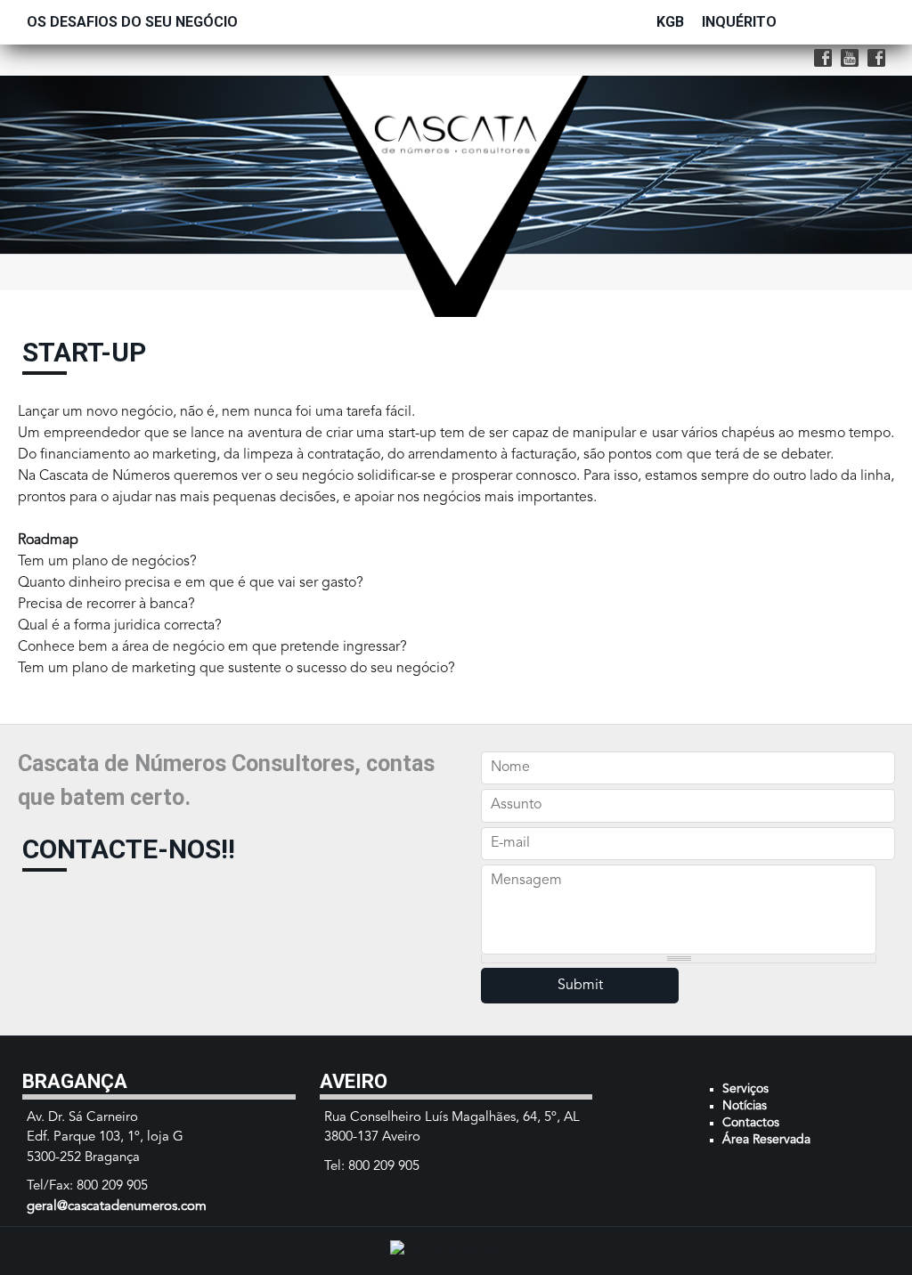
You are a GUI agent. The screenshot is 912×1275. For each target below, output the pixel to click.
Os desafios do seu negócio (132, 21)
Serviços (745, 1089)
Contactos (750, 1123)
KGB (670, 21)
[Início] (456, 84)
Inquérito (739, 21)
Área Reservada (766, 1139)
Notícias (744, 1106)
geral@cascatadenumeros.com (117, 1207)
